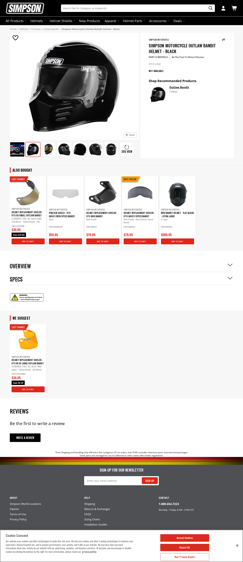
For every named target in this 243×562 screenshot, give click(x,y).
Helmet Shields (61, 21)
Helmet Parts (132, 21)
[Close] (237, 545)
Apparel (110, 21)
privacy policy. (89, 551)
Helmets (36, 21)
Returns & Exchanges (97, 509)
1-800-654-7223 (169, 504)
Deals (177, 21)
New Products (89, 21)
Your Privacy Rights (185, 557)
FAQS (87, 514)
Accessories (158, 21)
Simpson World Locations (25, 504)
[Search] (209, 8)
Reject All (184, 547)
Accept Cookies (185, 538)
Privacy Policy (18, 519)
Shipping (89, 504)
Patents (14, 509)
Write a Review (25, 438)
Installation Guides (95, 524)
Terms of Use (18, 514)
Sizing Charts (92, 519)
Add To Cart (28, 241)
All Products (15, 21)
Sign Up (149, 481)
